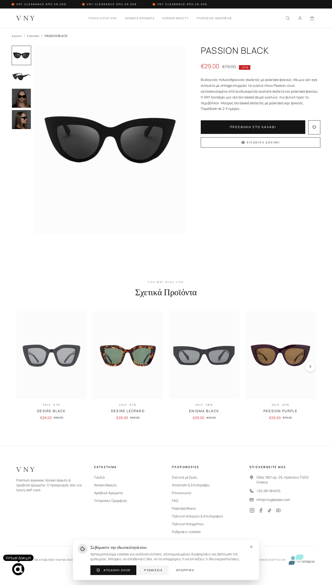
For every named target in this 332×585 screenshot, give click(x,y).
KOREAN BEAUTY (176, 18)
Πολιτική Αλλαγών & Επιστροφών (197, 516)
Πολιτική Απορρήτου (188, 524)
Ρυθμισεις (153, 570)
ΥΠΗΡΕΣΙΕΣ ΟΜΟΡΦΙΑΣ (214, 18)
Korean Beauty (105, 485)
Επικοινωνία (181, 492)
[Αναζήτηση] (287, 18)
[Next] (310, 366)
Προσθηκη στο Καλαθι (253, 127)
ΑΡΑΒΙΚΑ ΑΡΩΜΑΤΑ (140, 18)
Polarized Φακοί (184, 508)
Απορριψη (185, 570)
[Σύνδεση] (300, 18)
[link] (51, 365)
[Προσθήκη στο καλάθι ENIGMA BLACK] (231, 391)
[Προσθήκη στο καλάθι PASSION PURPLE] (308, 391)
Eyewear (33, 36)
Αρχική (17, 36)
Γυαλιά (99, 477)
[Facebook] (260, 510)
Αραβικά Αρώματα (108, 492)
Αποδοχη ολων (117, 570)
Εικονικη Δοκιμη (263, 142)
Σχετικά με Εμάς (184, 477)
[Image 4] (21, 119)
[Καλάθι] (312, 18)
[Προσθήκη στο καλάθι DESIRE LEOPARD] (155, 391)
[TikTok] (269, 510)
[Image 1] (21, 55)
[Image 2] (21, 77)
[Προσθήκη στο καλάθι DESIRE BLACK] (79, 391)
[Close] (251, 547)
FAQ (175, 500)
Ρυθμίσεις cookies (186, 531)
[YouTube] (278, 510)
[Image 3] (21, 98)
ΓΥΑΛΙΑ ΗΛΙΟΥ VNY (102, 18)
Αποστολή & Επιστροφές (191, 485)
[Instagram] (252, 510)
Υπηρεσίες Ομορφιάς (110, 500)
